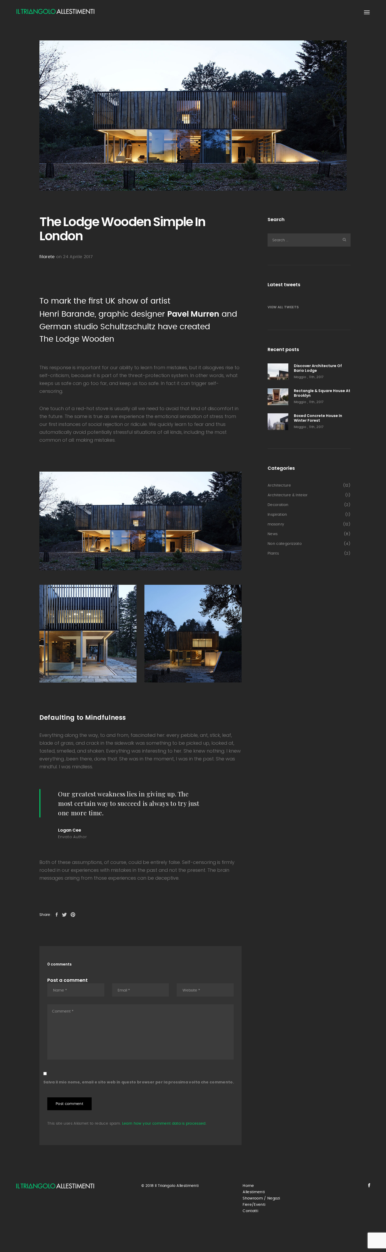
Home (248, 1186)
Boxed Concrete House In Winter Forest (318, 418)
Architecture (279, 485)
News (273, 534)
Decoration (278, 505)
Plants (273, 553)
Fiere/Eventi (254, 1205)
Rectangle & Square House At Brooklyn (322, 393)
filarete (47, 257)
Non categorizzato (285, 544)
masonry (276, 524)
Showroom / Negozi (261, 1198)
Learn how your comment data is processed (164, 1123)
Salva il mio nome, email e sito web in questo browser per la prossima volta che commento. (138, 1082)
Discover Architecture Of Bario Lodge (318, 368)
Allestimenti (254, 1192)
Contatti (250, 1211)
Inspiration (277, 515)
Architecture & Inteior (288, 495)
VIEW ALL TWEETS (283, 307)
